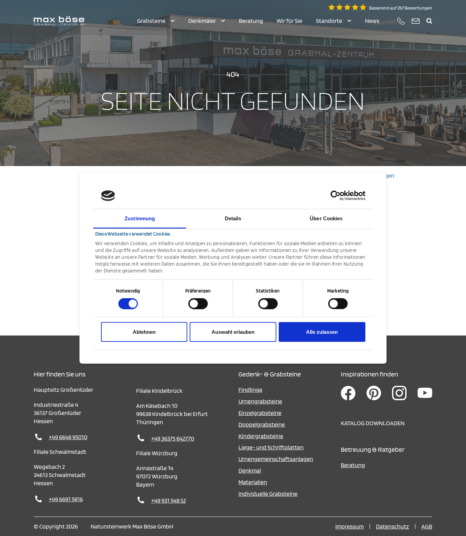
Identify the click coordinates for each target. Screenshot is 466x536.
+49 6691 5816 (66, 499)
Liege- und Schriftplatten (271, 447)
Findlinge (250, 389)
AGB (426, 526)
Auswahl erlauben (233, 332)
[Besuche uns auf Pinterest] (373, 400)
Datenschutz (392, 526)
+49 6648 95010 (68, 437)
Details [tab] (233, 218)
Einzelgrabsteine (259, 412)
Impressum (349, 526)
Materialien (252, 482)
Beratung (353, 464)
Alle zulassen (322, 332)
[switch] (198, 303)
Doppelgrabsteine (261, 424)
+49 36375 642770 (172, 438)
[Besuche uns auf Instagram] (399, 400)
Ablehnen (144, 332)
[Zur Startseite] (59, 21)
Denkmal (249, 470)
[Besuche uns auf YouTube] (425, 400)
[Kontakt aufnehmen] (416, 21)
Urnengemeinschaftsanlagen (275, 458)
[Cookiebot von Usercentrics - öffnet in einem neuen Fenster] (335, 196)
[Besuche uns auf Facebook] (348, 400)
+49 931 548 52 (168, 500)
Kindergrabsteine (260, 436)
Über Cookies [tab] (326, 218)
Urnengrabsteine (260, 401)
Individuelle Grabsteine (267, 493)
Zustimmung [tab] (140, 218)
